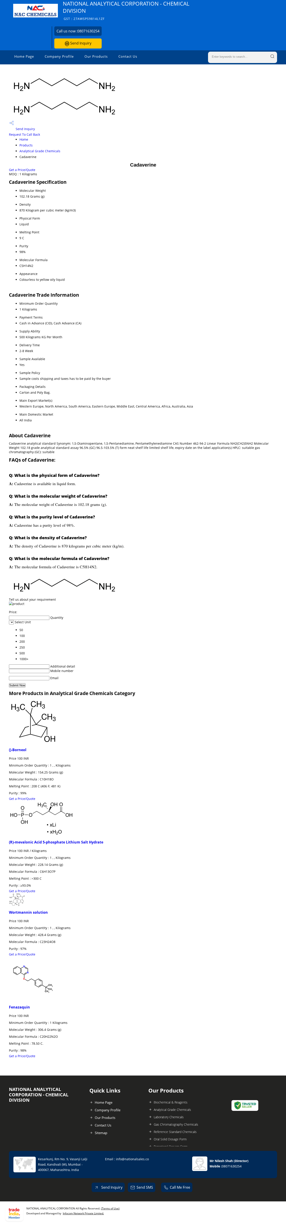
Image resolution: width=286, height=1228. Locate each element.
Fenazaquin (19, 1007)
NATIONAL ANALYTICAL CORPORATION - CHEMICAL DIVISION (126, 10)
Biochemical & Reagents (170, 1102)
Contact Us (127, 56)
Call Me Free (180, 1187)
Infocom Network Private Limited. (83, 1213)
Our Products (96, 56)
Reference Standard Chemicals (175, 1132)
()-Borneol (17, 749)
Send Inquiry (80, 43)
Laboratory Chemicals (169, 1117)
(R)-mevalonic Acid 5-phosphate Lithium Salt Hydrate (56, 842)
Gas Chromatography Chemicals (176, 1124)
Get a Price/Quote (22, 170)
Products (26, 145)
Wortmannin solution (28, 912)
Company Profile (59, 56)
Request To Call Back (24, 134)
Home (23, 139)
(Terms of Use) (110, 1208)
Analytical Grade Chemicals (39, 151)
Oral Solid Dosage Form (170, 1139)
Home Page (24, 56)
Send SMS (145, 1187)
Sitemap (101, 1133)
